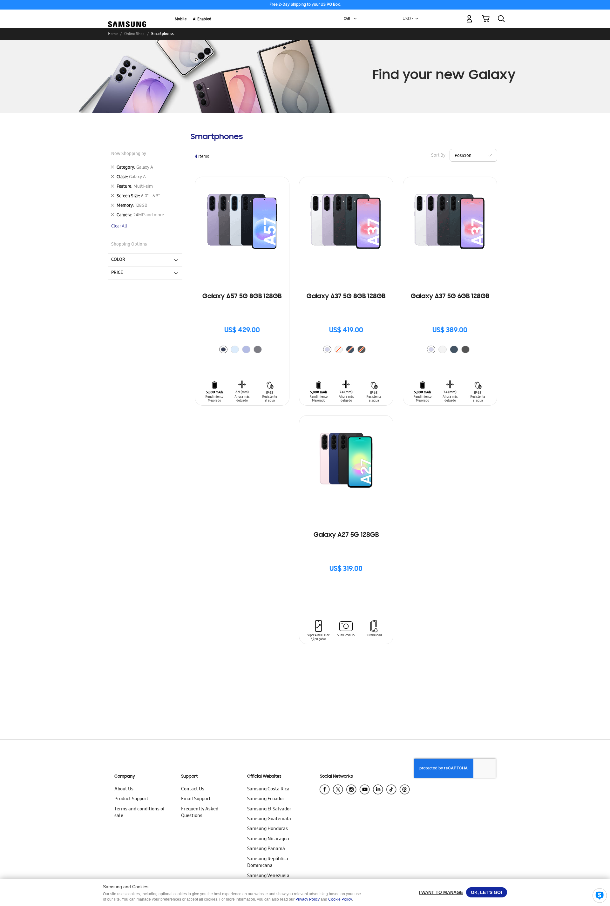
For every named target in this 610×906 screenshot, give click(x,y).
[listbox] (242, 350)
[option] (223, 349)
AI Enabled (202, 20)
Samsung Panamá (266, 849)
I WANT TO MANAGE (441, 892)
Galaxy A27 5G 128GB (346, 535)
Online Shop (134, 33)
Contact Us (192, 789)
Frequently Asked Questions (199, 813)
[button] (355, 18)
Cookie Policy (340, 899)
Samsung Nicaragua (268, 839)
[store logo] (127, 15)
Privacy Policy (307, 899)
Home (113, 33)
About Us (123, 789)
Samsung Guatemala (269, 819)
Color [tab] (118, 259)
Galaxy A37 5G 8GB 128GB (346, 296)
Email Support (196, 799)
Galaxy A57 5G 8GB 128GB (241, 296)
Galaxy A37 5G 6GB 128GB (450, 296)
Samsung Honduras (267, 829)
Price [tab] (117, 272)
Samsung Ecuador (265, 799)
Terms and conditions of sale (139, 813)
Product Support (131, 799)
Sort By (438, 155)
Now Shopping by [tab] (128, 154)
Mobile (180, 20)
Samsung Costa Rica (268, 789)
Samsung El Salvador (269, 809)
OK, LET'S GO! (486, 892)
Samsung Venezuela (268, 876)
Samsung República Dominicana (267, 862)
